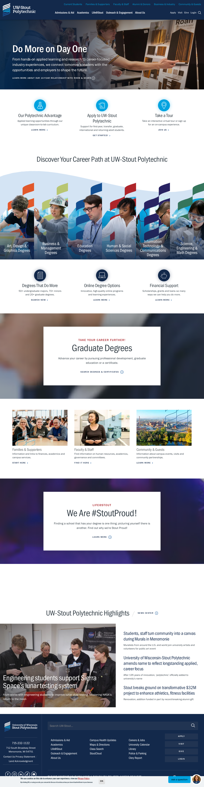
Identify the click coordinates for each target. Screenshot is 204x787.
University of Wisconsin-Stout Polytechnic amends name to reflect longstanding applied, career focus (161, 663)
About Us (140, 12)
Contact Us (9, 756)
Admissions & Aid (64, 12)
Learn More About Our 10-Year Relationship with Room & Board (51, 78)
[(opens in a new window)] (7, 774)
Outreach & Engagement (119, 12)
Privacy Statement (26, 756)
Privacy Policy (83, 778)
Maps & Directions (100, 744)
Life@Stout (97, 12)
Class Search (97, 749)
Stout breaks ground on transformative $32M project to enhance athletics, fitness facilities (160, 690)
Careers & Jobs (137, 740)
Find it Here (81, 463)
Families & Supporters (98, 4)
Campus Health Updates (103, 740)
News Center (145, 613)
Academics (83, 12)
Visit (180, 12)
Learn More (143, 463)
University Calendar (139, 744)
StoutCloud (96, 753)
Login (193, 12)
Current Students (73, 4)
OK (102, 781)
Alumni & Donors (141, 4)
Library (132, 749)
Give (186, 12)
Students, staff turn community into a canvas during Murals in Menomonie (159, 636)
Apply (173, 12)
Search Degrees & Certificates (99, 372)
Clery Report (135, 758)
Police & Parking (137, 753)
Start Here (19, 463)
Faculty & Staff (121, 4)
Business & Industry (164, 4)
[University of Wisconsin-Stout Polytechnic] (20, 729)
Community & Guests (190, 4)
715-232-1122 (21, 743)
